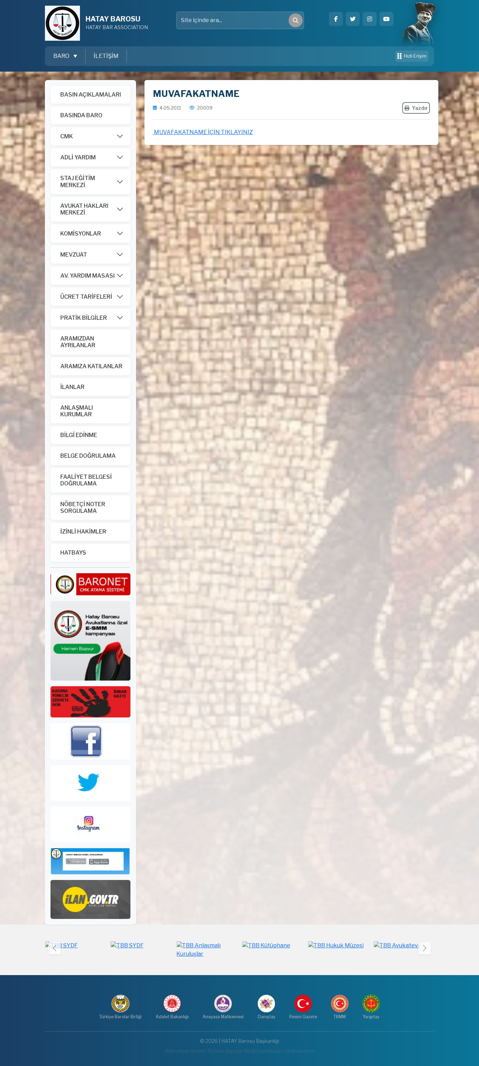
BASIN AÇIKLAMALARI (90, 94)
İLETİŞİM (106, 56)
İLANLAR (72, 387)
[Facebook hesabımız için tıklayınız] (336, 19)
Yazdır (420, 108)
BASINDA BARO (81, 115)
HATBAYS (73, 552)
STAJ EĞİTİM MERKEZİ (77, 181)
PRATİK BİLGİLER (83, 317)
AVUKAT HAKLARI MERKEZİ (84, 209)
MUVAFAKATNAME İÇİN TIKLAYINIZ (203, 132)
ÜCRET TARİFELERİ (86, 296)
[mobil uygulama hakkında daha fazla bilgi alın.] (90, 860)
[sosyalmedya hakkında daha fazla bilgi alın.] (90, 823)
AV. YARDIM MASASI (87, 275)
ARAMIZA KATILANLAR (91, 366)
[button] (424, 948)
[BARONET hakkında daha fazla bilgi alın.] (90, 584)
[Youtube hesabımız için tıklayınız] (386, 19)
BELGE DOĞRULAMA (88, 455)
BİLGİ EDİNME (78, 435)
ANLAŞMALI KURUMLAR (76, 411)
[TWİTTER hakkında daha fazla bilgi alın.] (90, 782)
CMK (66, 136)
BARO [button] (61, 56)
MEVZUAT (73, 254)
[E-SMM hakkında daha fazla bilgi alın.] (90, 640)
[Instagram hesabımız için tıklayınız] (370, 19)
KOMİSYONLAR (80, 233)
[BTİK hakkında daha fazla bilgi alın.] (90, 899)
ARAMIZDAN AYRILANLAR (77, 342)
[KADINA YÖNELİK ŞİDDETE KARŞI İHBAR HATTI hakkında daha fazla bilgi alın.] (90, 701)
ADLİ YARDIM (78, 157)
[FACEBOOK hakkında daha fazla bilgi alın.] (90, 740)
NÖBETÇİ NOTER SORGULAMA (82, 507)
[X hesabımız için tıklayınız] (353, 19)
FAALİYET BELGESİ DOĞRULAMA (86, 480)
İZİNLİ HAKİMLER (83, 531)
